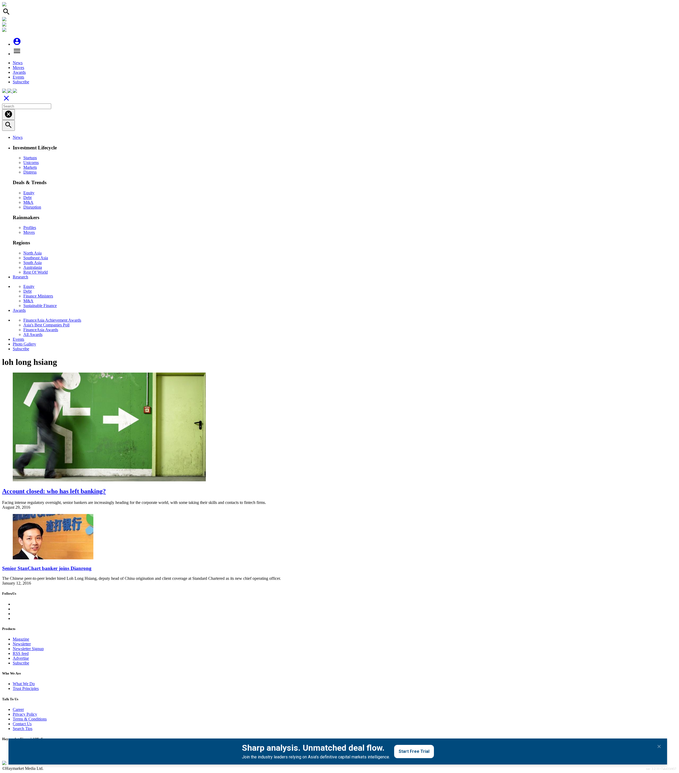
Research (20, 277)
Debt (27, 197)
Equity (28, 193)
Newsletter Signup (28, 648)
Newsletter (22, 644)
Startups (30, 158)
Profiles (29, 227)
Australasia (32, 267)
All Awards (32, 334)
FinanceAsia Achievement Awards (52, 320)
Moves (18, 67)
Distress (30, 172)
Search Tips (22, 728)
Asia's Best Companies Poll (46, 325)
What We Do (24, 683)
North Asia (32, 253)
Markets (30, 167)
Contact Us (22, 724)
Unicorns (31, 162)
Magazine (21, 639)
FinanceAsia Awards (40, 329)
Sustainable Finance (40, 305)
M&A (28, 202)
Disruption (32, 207)
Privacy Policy (25, 714)
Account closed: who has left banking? (54, 491)
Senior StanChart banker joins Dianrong (47, 568)
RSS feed (21, 653)
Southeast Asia (35, 258)
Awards (19, 72)
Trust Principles (26, 688)
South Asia (32, 262)
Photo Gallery (24, 344)
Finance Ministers (38, 296)
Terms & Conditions (30, 719)
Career (18, 709)
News (18, 63)
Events (18, 77)
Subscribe (21, 82)
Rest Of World (35, 272)
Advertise (21, 658)
